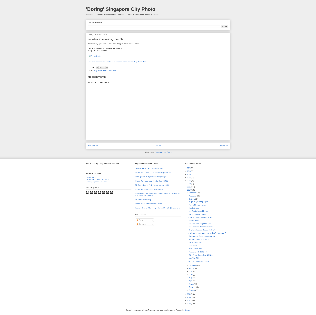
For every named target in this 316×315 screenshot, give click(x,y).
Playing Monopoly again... (197, 205)
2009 (189, 294)
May (191, 278)
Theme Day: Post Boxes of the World (148, 204)
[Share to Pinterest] (107, 67)
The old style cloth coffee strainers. (201, 227)
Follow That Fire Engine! (197, 214)
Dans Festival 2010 (195, 249)
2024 (189, 168)
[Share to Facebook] (104, 67)
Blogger (187, 310)
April (191, 281)
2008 (189, 297)
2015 (189, 174)
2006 (189, 303)
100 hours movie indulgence (198, 239)
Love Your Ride (193, 258)
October (192, 199)
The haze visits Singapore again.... (200, 224)
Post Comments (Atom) (163, 152)
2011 (189, 187)
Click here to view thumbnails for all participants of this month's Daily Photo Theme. (118, 62)
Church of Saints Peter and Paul (200, 217)
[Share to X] (102, 67)
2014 (189, 177)
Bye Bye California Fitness (198, 211)
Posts (140, 220)
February (192, 287)
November (193, 196)
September (193, 265)
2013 (189, 181)
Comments (142, 224)
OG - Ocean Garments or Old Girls (200, 255)
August (192, 268)
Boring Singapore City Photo (97, 182)
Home (158, 146)
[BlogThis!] (100, 67)
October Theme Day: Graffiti (198, 261)
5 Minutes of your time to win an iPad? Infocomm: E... (207, 233)
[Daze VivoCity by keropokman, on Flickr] (95, 56)
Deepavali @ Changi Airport (198, 202)
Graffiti (113, 71)
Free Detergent (193, 208)
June (191, 275)
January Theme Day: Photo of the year (149, 168)
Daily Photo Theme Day (102, 71)
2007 (189, 300)
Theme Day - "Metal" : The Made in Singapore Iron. (153, 173)
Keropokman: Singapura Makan (98, 179)
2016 (189, 171)
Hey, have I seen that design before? (201, 230)
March (191, 284)
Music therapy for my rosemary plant (201, 236)
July (191, 271)
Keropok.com (91, 177)
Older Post (223, 146)
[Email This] (97, 67)
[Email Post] (93, 67)
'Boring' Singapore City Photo (120, 9)
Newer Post (93, 146)
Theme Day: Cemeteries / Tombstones (149, 189)
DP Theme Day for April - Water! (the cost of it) (152, 185)
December (193, 193)
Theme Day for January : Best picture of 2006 (151, 181)
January (192, 290)
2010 (189, 190)
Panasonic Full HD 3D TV (197, 252)
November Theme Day (143, 200)
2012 (189, 184)
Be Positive (192, 246)
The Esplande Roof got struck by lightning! (150, 177)
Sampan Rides (193, 220)
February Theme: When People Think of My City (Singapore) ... (157, 208)
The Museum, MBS (195, 242)
